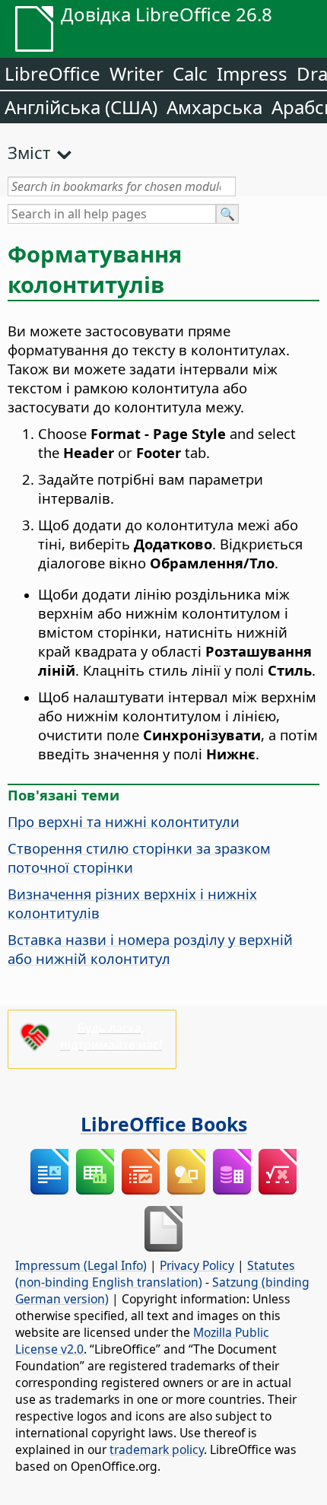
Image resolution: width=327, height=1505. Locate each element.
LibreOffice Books (164, 1124)
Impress (252, 73)
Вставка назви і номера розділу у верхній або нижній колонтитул (150, 949)
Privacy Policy (197, 1265)
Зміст (29, 152)
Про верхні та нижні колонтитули (124, 821)
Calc (190, 73)
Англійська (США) (81, 106)
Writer (137, 73)
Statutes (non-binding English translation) (155, 1273)
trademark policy (157, 1449)
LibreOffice (52, 73)
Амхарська (214, 106)
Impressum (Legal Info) (81, 1265)
